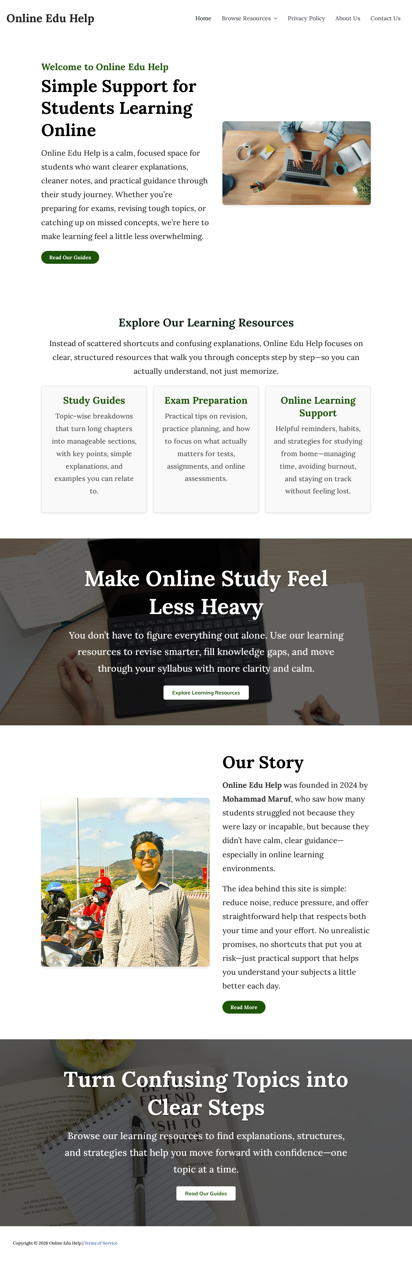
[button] (274, 18)
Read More (244, 1007)
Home (203, 18)
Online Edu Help (50, 18)
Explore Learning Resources (206, 692)
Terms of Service (100, 1243)
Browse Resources (246, 18)
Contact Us (385, 18)
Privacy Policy (306, 18)
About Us (347, 18)
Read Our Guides (70, 257)
